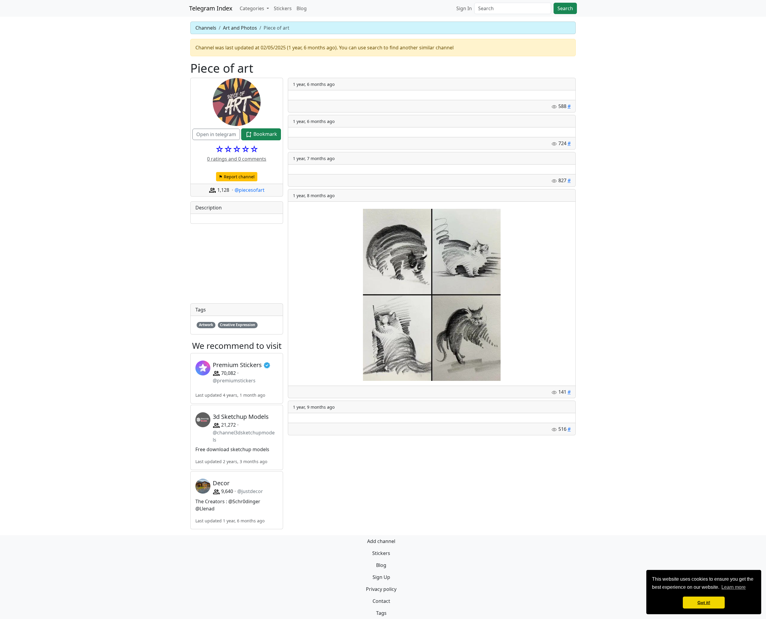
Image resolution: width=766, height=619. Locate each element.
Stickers (283, 8)
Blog (302, 8)
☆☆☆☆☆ (237, 149)
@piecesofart (250, 190)
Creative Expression (237, 324)
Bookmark (264, 134)
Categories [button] (252, 8)
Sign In (464, 8)
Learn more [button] (733, 587)
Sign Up (381, 577)
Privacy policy (381, 589)
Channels (205, 28)
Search (565, 8)
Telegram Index (210, 8)
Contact (381, 601)
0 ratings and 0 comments (236, 159)
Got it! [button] (703, 602)
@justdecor (250, 491)
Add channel (381, 541)
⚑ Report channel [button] (237, 177)
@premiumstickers (234, 380)
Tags (381, 613)
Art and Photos (240, 28)
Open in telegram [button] (216, 134)
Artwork (206, 324)
